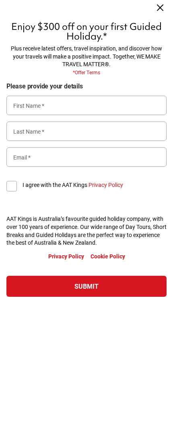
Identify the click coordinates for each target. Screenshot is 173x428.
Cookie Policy (108, 256)
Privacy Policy (106, 185)
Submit (86, 286)
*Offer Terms (86, 72)
